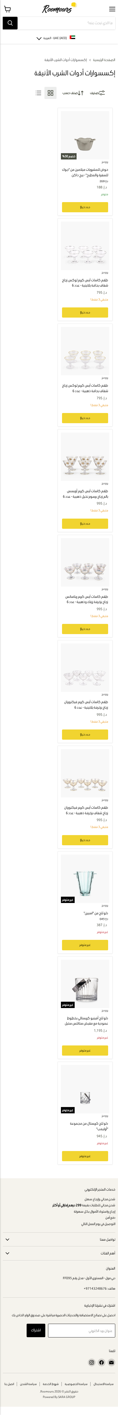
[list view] (38, 93)
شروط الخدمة (51, 1384)
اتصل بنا (9, 1384)
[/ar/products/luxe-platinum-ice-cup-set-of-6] (85, 246)
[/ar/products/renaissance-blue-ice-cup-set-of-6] (85, 562)
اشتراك (36, 1330)
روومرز (105, 162)
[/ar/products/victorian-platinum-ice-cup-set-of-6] (85, 667)
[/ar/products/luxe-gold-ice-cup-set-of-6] (85, 351)
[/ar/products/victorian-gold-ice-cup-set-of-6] (85, 773)
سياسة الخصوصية (76, 1384)
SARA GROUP (66, 1397)
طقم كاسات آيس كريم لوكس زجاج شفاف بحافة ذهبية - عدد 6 (85, 388)
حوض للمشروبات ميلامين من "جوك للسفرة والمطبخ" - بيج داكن (85, 172)
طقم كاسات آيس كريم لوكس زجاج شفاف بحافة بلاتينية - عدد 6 (85, 282)
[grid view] (50, 93)
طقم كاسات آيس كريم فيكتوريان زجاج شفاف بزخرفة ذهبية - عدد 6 (86, 810)
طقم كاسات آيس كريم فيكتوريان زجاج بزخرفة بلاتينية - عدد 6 (86, 704)
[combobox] (66, 23)
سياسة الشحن (28, 1384)
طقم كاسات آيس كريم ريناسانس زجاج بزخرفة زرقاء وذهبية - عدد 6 (86, 599)
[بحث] (10, 23)
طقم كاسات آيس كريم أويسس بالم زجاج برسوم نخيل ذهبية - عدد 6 (85, 493)
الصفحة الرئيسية (104, 59)
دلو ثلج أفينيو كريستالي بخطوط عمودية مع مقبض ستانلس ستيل (86, 1020)
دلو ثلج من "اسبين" (96, 913)
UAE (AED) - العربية (55, 38)
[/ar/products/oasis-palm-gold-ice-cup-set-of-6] (85, 457)
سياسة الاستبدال (104, 1384)
